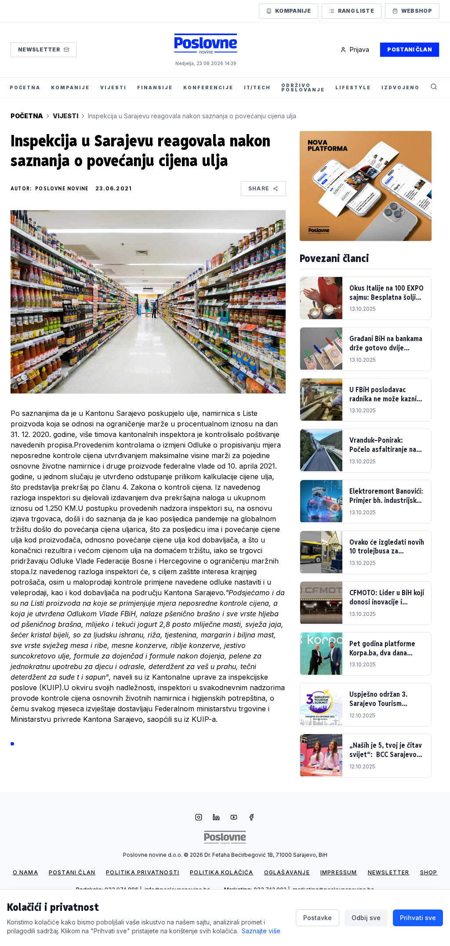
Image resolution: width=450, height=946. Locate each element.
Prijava (359, 49)
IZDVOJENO (400, 87)
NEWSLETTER (389, 872)
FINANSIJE (155, 87)
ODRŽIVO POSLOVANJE (303, 87)
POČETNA (25, 87)
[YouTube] (233, 818)
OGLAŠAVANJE (287, 872)
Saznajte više (261, 931)
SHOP (429, 872)
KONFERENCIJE (208, 87)
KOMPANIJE (70, 87)
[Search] (434, 87)
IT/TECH (257, 87)
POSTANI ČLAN (72, 872)
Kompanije (293, 10)
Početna (27, 116)
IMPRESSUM (338, 872)
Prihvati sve (418, 917)
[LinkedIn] (216, 818)
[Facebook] (251, 818)
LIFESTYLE (353, 87)
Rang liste (356, 10)
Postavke (317, 917)
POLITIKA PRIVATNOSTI (142, 872)
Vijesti (65, 116)
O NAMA (25, 872)
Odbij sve (366, 917)
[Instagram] (198, 818)
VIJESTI (113, 87)
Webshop (416, 10)
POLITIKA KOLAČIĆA (221, 872)
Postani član (409, 49)
